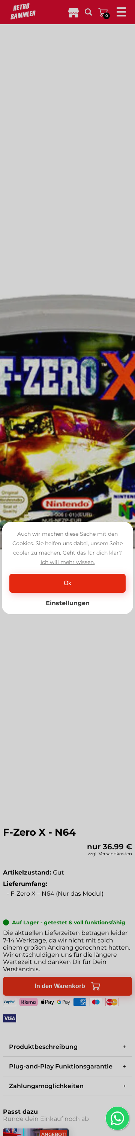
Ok (67, 583)
